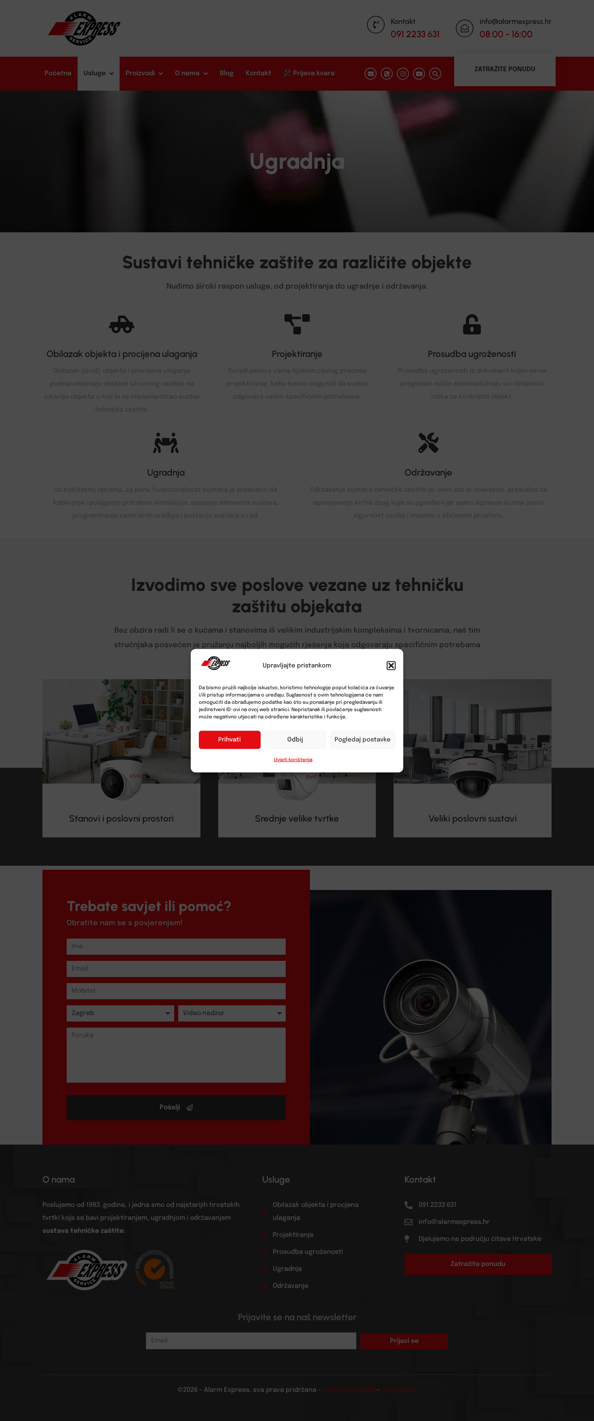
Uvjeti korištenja (293, 759)
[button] (391, 665)
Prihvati (229, 740)
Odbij (295, 740)
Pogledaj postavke (363, 740)
